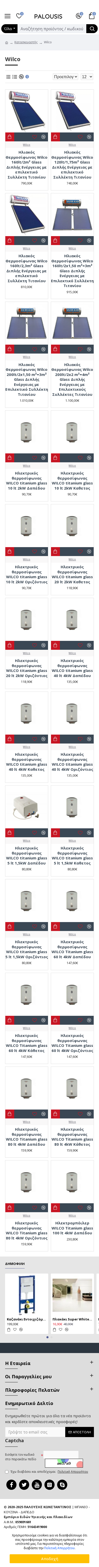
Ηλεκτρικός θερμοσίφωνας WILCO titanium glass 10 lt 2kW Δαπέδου (26, 481)
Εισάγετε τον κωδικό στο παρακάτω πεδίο (20, 1456)
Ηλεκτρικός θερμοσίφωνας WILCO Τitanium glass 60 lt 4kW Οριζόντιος (72, 1043)
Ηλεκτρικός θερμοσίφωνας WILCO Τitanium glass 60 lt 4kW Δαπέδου (72, 949)
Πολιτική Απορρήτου (59, 1548)
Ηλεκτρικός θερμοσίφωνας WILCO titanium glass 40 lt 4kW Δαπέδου (72, 668)
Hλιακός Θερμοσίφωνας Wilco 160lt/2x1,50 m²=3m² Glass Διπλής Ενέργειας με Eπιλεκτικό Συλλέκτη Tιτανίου (72, 270)
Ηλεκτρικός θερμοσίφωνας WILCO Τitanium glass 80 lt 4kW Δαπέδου (26, 1137)
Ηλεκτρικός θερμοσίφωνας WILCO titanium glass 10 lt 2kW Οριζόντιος (26, 574)
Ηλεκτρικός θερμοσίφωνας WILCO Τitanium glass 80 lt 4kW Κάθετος (72, 1137)
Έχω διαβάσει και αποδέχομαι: (49, 1471)
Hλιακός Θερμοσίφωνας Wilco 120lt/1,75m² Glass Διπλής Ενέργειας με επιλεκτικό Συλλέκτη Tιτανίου (72, 165)
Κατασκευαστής (26, 42)
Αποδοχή (49, 1558)
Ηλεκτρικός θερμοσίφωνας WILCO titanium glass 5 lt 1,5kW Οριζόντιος (26, 949)
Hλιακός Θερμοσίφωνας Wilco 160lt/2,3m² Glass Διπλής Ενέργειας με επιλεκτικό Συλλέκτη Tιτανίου (26, 268)
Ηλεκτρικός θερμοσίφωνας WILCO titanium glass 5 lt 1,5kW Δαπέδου (26, 856)
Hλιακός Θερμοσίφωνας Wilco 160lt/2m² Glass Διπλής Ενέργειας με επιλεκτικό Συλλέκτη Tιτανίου (26, 165)
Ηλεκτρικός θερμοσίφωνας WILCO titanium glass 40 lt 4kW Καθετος (26, 762)
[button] (47, 1337)
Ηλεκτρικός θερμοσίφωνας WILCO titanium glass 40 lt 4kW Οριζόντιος (72, 762)
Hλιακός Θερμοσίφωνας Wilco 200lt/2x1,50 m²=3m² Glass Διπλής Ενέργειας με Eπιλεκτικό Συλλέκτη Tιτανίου (26, 379)
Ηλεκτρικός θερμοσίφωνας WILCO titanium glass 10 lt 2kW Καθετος (72, 481)
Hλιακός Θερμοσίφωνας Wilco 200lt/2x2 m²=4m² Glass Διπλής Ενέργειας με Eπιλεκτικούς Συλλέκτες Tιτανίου (72, 379)
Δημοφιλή (15, 1264)
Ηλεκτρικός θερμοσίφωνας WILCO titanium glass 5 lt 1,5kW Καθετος (72, 856)
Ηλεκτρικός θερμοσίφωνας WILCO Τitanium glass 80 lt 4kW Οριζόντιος (26, 1230)
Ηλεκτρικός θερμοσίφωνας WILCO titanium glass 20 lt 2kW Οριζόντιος (26, 668)
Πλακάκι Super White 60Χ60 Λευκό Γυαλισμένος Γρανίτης (72, 1319)
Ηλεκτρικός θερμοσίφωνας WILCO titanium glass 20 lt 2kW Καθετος (72, 574)
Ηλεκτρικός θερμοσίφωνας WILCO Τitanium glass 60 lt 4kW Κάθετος (26, 1043)
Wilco (26, 144)
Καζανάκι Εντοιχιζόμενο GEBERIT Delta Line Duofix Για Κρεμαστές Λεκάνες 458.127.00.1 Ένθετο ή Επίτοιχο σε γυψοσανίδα (26, 1319)
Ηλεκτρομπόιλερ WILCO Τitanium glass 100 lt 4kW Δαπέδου (72, 1228)
